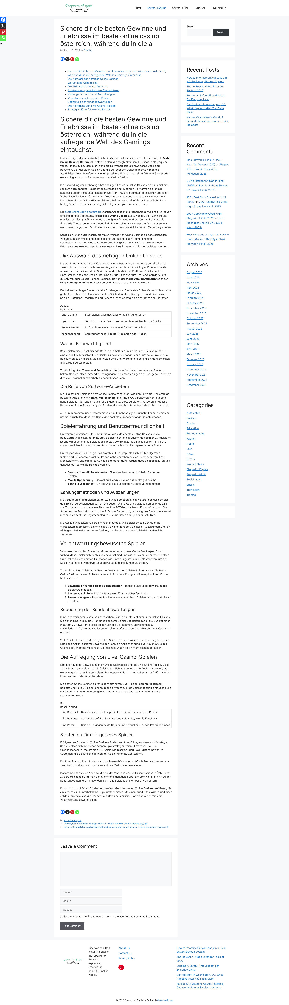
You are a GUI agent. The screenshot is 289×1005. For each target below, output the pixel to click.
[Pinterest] (72, 59)
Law (189, 448)
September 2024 (197, 379)
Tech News (193, 489)
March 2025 (194, 354)
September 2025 (197, 323)
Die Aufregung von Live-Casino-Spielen (92, 105)
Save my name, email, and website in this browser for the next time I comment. (112, 916)
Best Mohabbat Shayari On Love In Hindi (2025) (205, 223)
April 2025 (193, 349)
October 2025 (195, 318)
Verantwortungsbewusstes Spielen (89, 98)
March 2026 (194, 292)
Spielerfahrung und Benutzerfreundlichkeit (93, 90)
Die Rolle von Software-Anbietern (88, 86)
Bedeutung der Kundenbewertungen (90, 101)
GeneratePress (165, 1000)
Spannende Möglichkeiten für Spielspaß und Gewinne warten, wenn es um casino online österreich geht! (116, 827)
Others (191, 459)
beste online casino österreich (83, 211)
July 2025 (192, 333)
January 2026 (195, 303)
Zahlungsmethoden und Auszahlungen (91, 94)
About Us (200, 7)
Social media (194, 479)
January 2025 (195, 364)
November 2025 (196, 313)
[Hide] (1, 43)
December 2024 (196, 369)
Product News (195, 464)
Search (191, 26)
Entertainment (195, 433)
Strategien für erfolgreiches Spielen (89, 109)
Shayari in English (156, 7)
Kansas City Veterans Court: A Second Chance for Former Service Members (208, 121)
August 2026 (194, 272)
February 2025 (195, 359)
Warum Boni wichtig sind (83, 82)
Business (192, 418)
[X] (67, 59)
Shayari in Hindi (180, 7)
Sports (191, 484)
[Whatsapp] (77, 59)
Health (191, 443)
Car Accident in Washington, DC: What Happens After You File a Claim (206, 108)
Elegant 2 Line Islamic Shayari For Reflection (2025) (208, 169)
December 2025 (196, 308)
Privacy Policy (218, 7)
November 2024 (196, 374)
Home (138, 7)
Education (193, 428)
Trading (191, 494)
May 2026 (193, 282)
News (190, 453)
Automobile (193, 413)
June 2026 (193, 277)
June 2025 (193, 338)
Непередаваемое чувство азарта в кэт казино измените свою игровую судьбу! (106, 823)
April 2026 (193, 287)
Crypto (191, 423)
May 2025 (193, 343)
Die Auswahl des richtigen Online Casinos (93, 78)
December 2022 (196, 384)
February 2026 (195, 297)
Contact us (125, 953)
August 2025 (194, 328)
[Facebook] (63, 59)
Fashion (191, 438)
